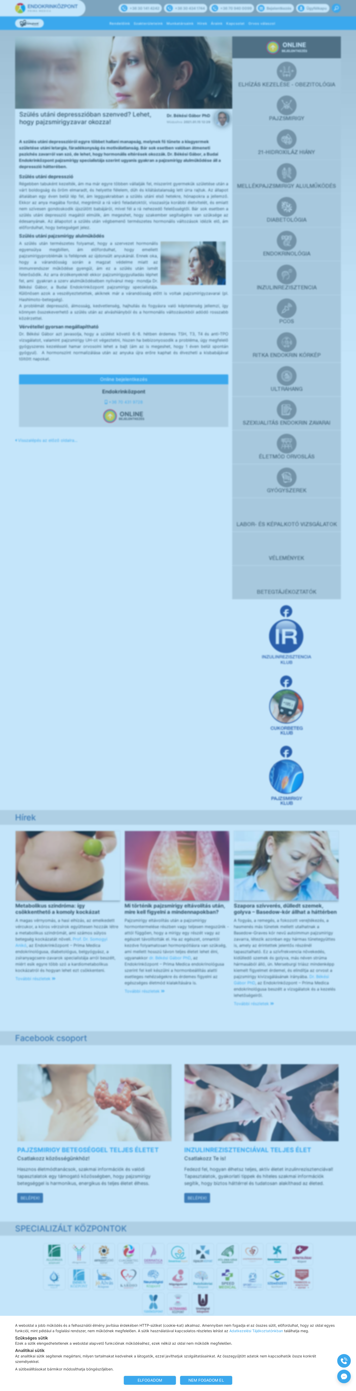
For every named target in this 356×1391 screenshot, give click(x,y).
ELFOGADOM (150, 1380)
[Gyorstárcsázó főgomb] (344, 1361)
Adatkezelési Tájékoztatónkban (256, 1331)
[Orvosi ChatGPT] (344, 1376)
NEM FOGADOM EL (206, 1380)
